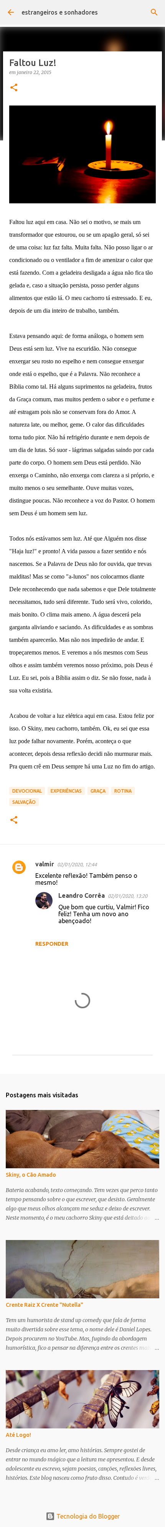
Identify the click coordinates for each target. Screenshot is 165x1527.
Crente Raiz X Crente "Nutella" (44, 1305)
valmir (44, 864)
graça (98, 790)
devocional (27, 790)
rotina (123, 790)
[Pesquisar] (154, 12)
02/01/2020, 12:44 (77, 864)
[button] (13, 88)
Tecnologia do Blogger (87, 1516)
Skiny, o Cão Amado (31, 1175)
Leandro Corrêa (81, 895)
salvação (24, 802)
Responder (51, 944)
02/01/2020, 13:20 (127, 896)
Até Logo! (18, 1435)
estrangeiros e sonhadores (59, 12)
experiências (66, 790)
